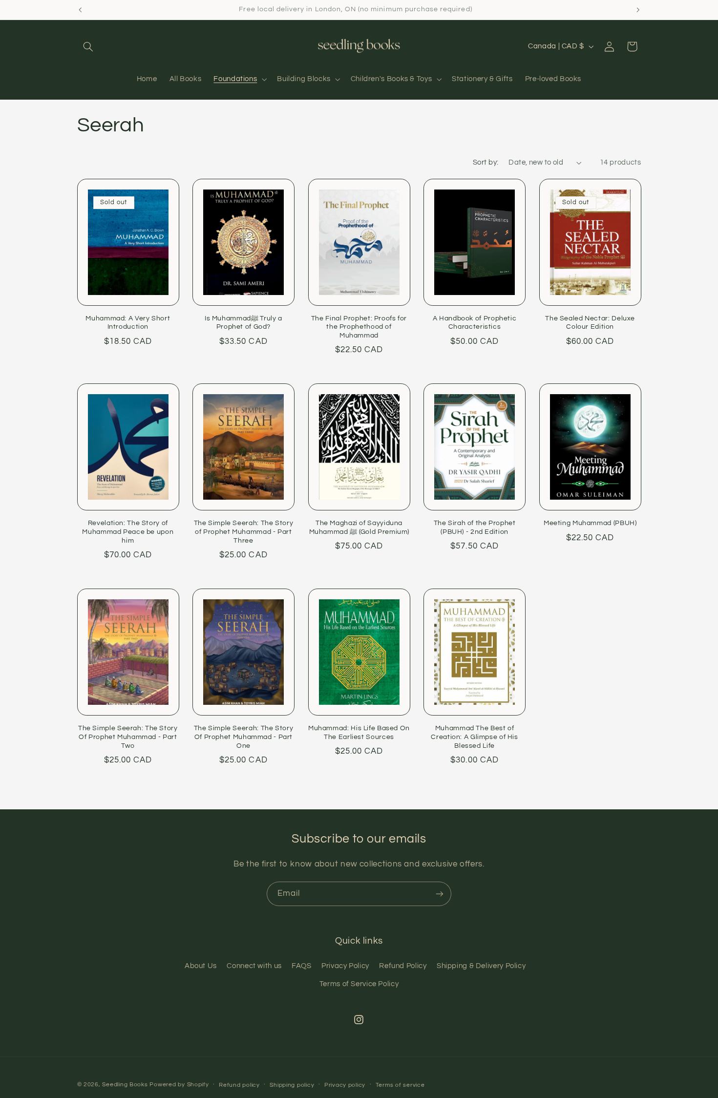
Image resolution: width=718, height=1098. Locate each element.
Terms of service (400, 1085)
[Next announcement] (638, 10)
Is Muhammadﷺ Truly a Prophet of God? (243, 323)
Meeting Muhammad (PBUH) (590, 523)
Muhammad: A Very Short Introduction (127, 323)
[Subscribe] (439, 894)
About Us (201, 966)
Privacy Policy (345, 966)
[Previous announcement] (80, 10)
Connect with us (254, 966)
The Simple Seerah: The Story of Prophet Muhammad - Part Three (244, 532)
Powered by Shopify (179, 1084)
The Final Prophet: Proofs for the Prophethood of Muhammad (359, 327)
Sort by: (485, 162)
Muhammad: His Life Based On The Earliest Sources (359, 732)
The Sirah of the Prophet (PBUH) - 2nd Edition (475, 527)
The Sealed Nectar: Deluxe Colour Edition (590, 323)
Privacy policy (344, 1085)
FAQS (302, 966)
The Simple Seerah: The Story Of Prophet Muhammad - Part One (244, 737)
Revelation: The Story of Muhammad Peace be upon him (127, 532)
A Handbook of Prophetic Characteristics (475, 323)
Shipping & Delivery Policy (481, 966)
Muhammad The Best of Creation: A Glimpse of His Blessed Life (474, 737)
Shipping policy (292, 1085)
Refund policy (239, 1085)
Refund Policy (402, 966)
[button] (88, 46)
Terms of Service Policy (359, 984)
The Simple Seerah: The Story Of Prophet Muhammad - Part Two (128, 737)
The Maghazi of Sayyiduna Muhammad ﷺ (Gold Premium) (359, 527)
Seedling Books (125, 1084)
